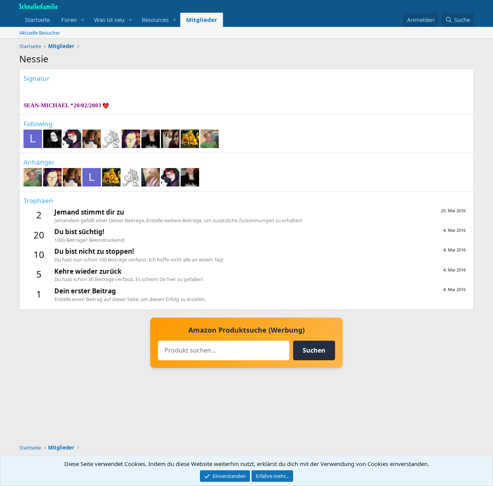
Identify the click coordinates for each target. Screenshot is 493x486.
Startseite (37, 19)
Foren (69, 19)
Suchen (314, 350)
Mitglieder (201, 19)
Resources (155, 19)
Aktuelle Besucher (39, 32)
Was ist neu (109, 19)
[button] (82, 20)
